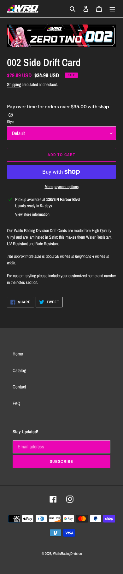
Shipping (14, 84)
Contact (19, 386)
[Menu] (112, 8)
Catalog (19, 370)
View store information (32, 214)
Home (18, 353)
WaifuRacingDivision (67, 553)
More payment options (62, 186)
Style (10, 121)
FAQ (16, 403)
